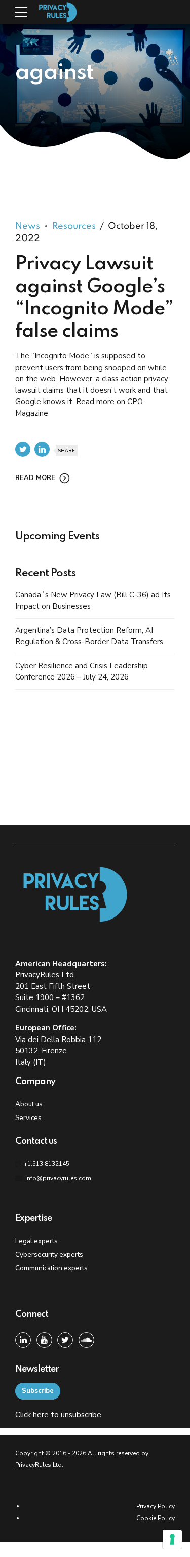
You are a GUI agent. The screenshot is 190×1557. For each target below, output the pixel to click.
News (27, 226)
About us (29, 1104)
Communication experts (51, 1268)
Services (28, 1118)
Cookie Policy (155, 1518)
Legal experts (36, 1241)
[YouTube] (44, 1340)
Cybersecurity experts (49, 1254)
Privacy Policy (155, 1506)
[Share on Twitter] (22, 449)
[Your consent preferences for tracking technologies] (172, 1539)
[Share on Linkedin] (42, 449)
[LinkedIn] (23, 1340)
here (41, 1415)
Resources (74, 226)
